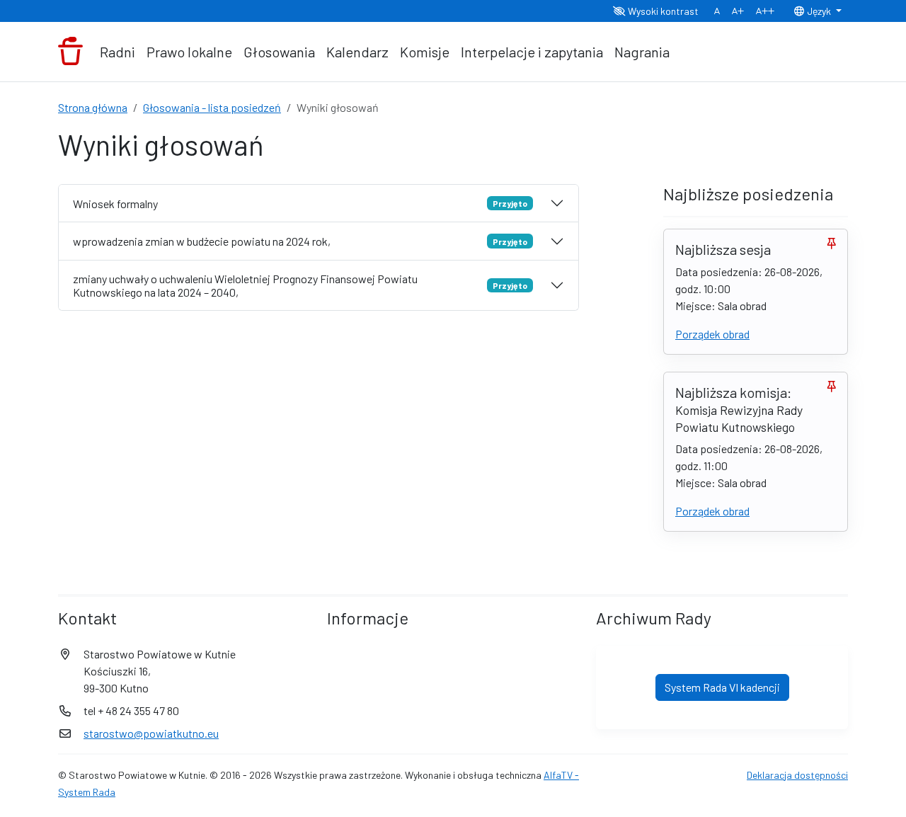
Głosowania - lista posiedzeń (212, 107)
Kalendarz (357, 51)
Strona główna (92, 107)
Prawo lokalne (189, 51)
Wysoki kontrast (662, 11)
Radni (117, 51)
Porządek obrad (712, 334)
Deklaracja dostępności (797, 775)
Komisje (424, 51)
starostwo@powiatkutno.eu (151, 733)
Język (819, 11)
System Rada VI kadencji (722, 687)
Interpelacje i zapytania (532, 51)
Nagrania (642, 51)
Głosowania (279, 51)
